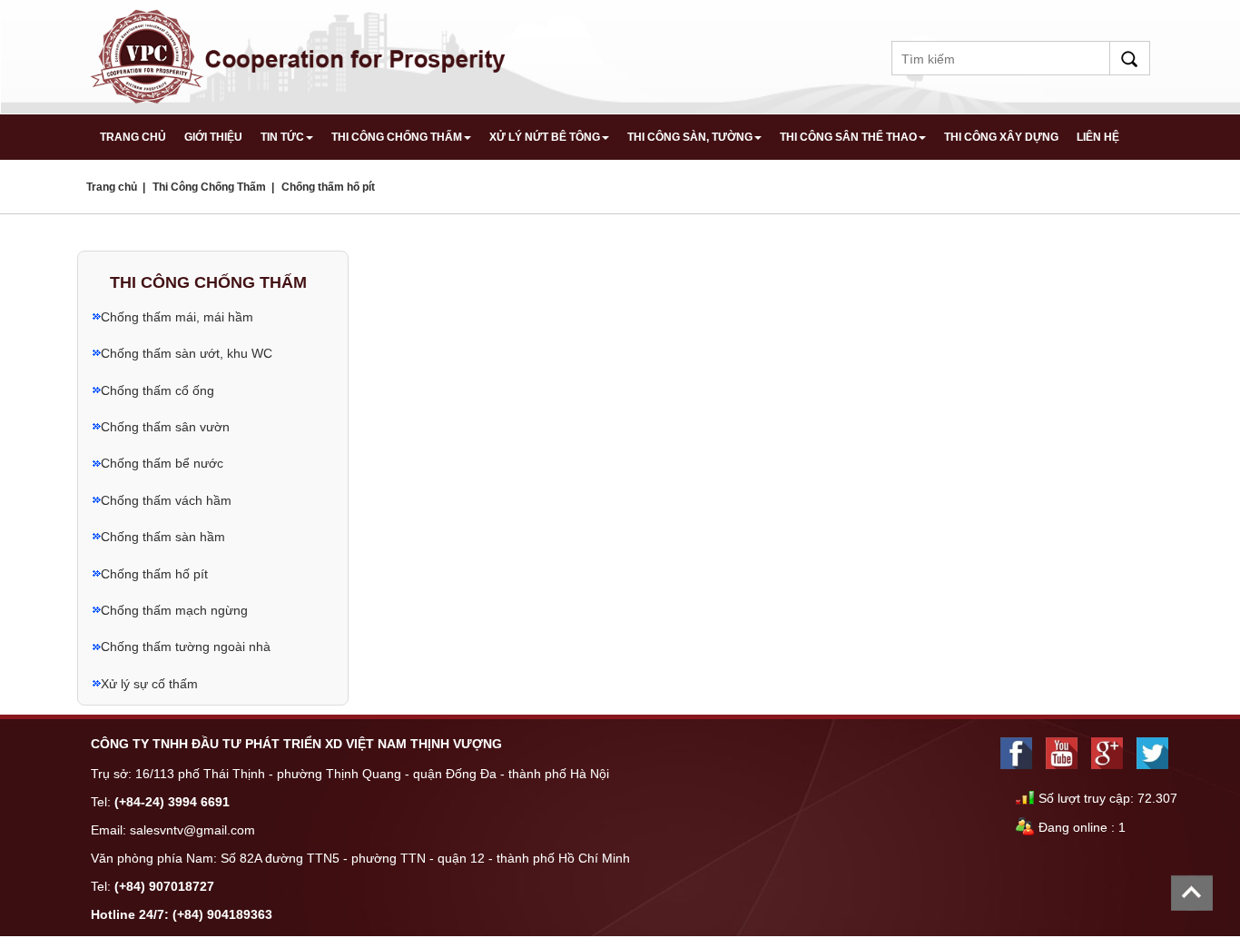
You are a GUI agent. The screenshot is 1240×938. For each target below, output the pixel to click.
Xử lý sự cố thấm (149, 683)
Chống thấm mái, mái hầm (177, 317)
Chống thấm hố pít (328, 187)
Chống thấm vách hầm (166, 500)
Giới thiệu (213, 137)
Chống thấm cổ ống (157, 390)
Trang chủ (133, 137)
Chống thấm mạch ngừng (174, 610)
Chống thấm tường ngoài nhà (186, 646)
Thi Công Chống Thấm (396, 137)
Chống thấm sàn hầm (163, 536)
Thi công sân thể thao (848, 137)
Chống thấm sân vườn (165, 427)
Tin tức (282, 137)
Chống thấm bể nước (162, 463)
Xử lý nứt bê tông (544, 137)
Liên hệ (1098, 137)
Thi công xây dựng (1001, 137)
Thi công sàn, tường (690, 137)
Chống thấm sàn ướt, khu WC (186, 353)
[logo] (299, 55)
